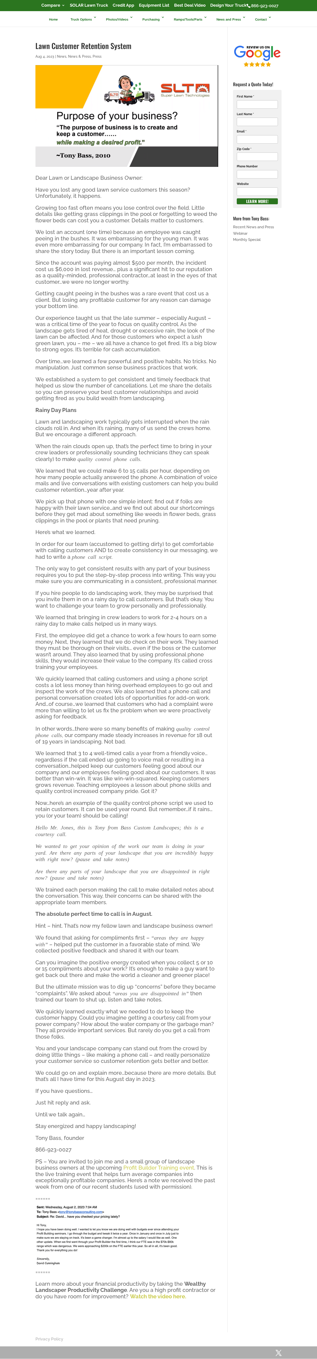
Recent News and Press (253, 227)
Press (97, 56)
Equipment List (154, 5)
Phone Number (247, 166)
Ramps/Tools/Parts (188, 19)
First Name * (245, 96)
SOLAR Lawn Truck (89, 5)
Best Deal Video (190, 5)
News (61, 56)
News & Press (79, 56)
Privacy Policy (49, 1338)
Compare (50, 5)
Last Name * (245, 114)
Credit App (123, 5)
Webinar (240, 233)
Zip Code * (244, 149)
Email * (241, 131)
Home (53, 19)
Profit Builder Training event (158, 1167)
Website (243, 184)
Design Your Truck (228, 5)
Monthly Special (247, 239)
